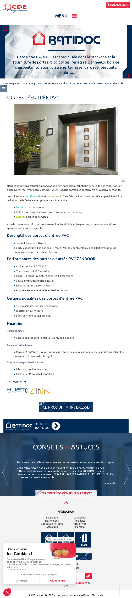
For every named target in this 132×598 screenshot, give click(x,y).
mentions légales (78, 583)
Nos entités (52, 520)
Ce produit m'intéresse (66, 407)
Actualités (52, 526)
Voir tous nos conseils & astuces (66, 493)
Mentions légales (82, 595)
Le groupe (52, 517)
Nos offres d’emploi (80, 525)
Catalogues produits (80, 519)
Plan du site (97, 595)
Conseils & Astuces (52, 523)
